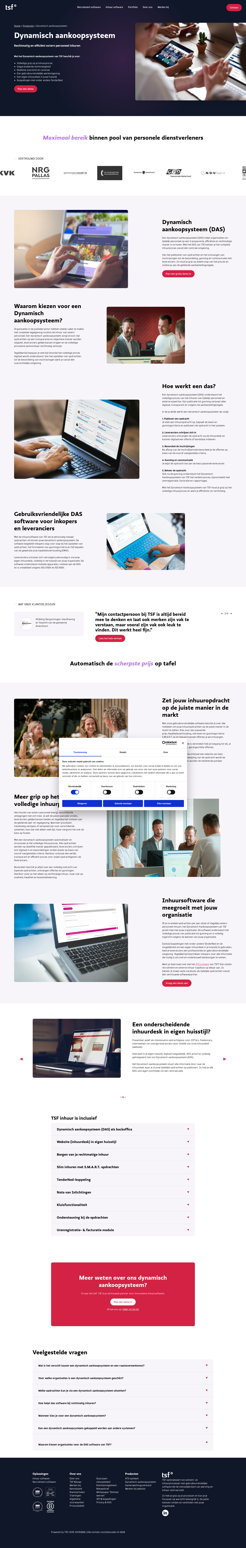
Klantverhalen (77, 1492)
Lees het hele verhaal (110, 633)
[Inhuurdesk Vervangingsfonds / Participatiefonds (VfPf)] (85, 173)
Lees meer (141, 1077)
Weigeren (82, 803)
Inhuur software (114, 7)
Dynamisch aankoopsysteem (140, 1481)
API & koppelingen (106, 1498)
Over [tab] (165, 752)
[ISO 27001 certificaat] (50, 1492)
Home (17, 25)
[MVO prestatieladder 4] (38, 1507)
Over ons (74, 1478)
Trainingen (75, 1495)
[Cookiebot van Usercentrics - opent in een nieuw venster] (164, 743)
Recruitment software (89, 7)
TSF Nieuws (75, 1481)
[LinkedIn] (165, 1513)
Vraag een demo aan (177, 983)
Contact (234, 7)
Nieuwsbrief (102, 1488)
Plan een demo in (123, 1301)
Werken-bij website (135, 1488)
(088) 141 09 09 (130, 1309)
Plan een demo (26, 88)
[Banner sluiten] (183, 743)
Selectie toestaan (123, 803)
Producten (28, 25)
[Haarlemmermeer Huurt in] (223, 173)
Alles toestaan (164, 803)
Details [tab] (123, 752)
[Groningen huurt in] (51, 173)
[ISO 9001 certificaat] (38, 1492)
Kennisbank (76, 1488)
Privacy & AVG (104, 1502)
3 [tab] (125, 1097)
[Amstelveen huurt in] (120, 173)
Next (231, 613)
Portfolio (133, 7)
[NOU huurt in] (189, 173)
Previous (222, 613)
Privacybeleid (77, 1505)
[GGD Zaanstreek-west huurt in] (154, 173)
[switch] (107, 792)
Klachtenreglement (106, 1485)
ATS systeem (202, 964)
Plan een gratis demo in (178, 273)
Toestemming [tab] (80, 752)
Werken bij (163, 7)
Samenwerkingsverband (138, 1485)
